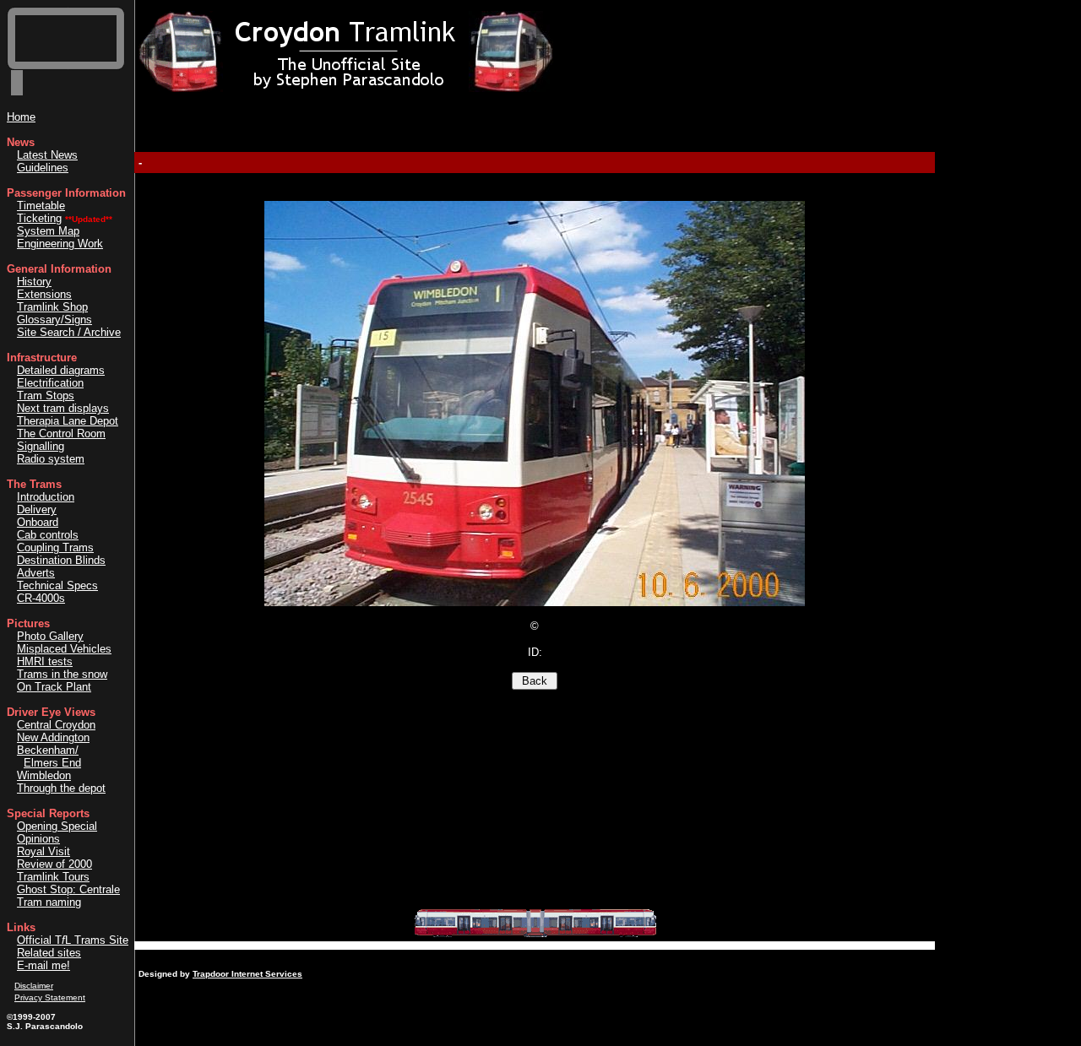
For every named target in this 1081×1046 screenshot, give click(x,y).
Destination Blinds (61, 560)
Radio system (50, 459)
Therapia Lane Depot (67, 421)
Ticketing (39, 218)
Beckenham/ (48, 750)
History (34, 281)
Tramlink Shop (52, 307)
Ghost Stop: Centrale (68, 889)
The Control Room (61, 433)
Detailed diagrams (61, 370)
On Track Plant (54, 686)
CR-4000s (41, 598)
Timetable (41, 205)
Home (21, 117)
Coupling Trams (55, 547)
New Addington (53, 737)
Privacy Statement (49, 997)
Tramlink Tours (53, 876)
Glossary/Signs (54, 319)
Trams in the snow (62, 674)
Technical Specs (57, 585)
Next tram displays (63, 408)
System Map (48, 231)
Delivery (37, 509)
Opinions (38, 838)
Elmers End (52, 762)
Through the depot (61, 788)
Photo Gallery (50, 636)
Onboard (37, 522)
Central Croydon (56, 724)
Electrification (50, 383)
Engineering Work (60, 243)
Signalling (40, 446)
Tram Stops (45, 395)
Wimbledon (44, 775)
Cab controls (48, 534)
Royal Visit (43, 851)
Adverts (36, 572)
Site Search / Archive (69, 332)
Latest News (47, 155)
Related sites (49, 952)
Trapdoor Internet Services (247, 973)
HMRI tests (45, 661)
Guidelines (42, 167)
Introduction (45, 496)
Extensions (44, 294)
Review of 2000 (54, 864)
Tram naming (49, 902)
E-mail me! (43, 965)
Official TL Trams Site (72, 940)
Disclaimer (33, 985)
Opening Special (57, 826)
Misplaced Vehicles (64, 648)
